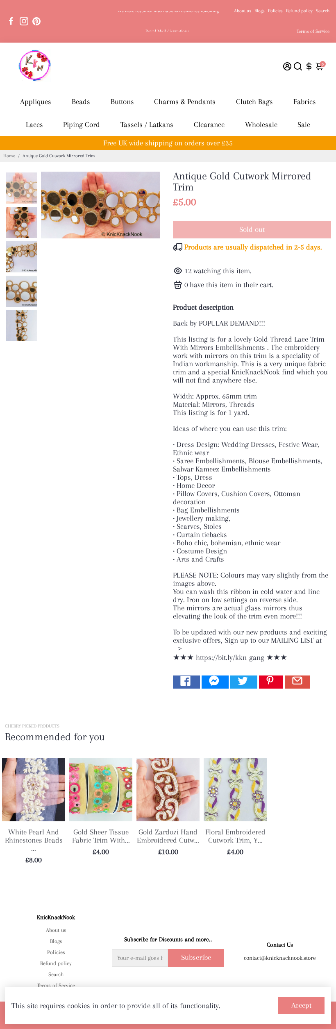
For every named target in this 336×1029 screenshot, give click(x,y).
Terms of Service (313, 31)
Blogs (259, 11)
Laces (34, 124)
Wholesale (261, 124)
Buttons (122, 101)
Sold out (252, 229)
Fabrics (304, 101)
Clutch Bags (254, 101)
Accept (301, 1005)
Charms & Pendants (185, 101)
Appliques (35, 101)
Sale (303, 124)
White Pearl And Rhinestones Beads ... (34, 840)
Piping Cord (81, 124)
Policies (275, 11)
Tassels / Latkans (146, 124)
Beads (81, 101)
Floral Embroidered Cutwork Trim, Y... (235, 836)
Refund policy (299, 11)
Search (322, 11)
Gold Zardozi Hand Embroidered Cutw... (168, 836)
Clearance (209, 124)
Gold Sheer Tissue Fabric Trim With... (101, 836)
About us (242, 11)
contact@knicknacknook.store (280, 957)
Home (9, 156)
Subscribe (196, 957)
